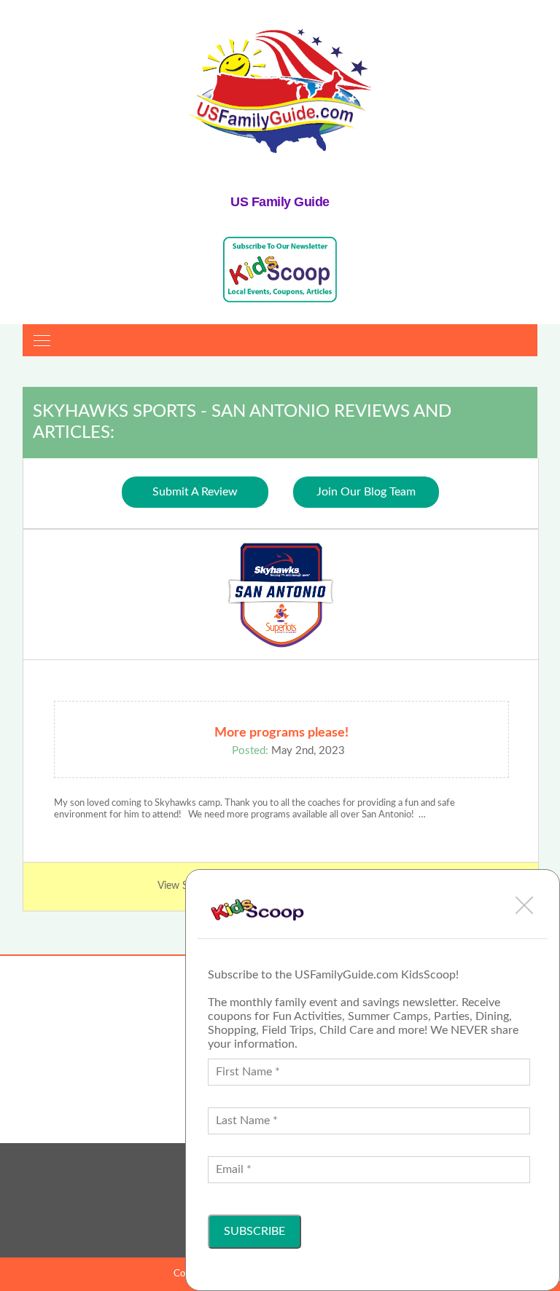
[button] (524, 905)
